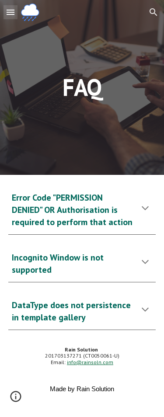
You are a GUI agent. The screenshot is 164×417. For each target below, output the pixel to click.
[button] (10, 12)
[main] (82, 87)
